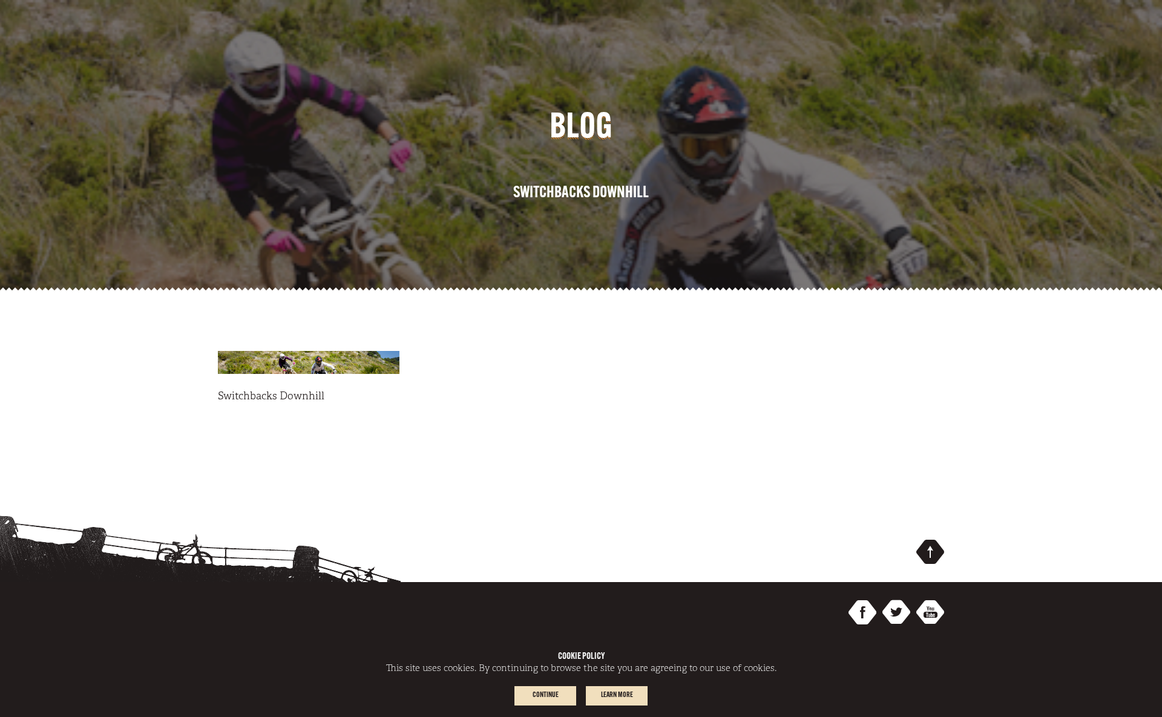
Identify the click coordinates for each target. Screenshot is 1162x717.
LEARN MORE (617, 695)
